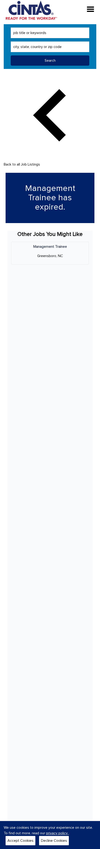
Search (50, 60)
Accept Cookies (20, 840)
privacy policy (57, 833)
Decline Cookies (54, 840)
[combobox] (50, 32)
